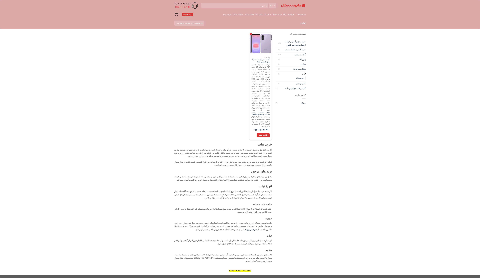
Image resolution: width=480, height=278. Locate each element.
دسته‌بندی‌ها (302, 14)
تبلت (304, 74)
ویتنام (303, 103)
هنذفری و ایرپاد (299, 69)
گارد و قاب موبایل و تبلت (295, 88)
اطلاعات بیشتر (263, 135)
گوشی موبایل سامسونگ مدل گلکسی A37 (261, 60)
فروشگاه (291, 14)
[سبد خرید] (176, 14)
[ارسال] (203, 5)
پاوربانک (302, 59)
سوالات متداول (238, 14)
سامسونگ (300, 78)
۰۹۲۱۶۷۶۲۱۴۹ (260, 129)
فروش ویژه (227, 14)
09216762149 (182, 7)
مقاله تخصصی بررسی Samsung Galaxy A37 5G (261, 113)
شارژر (303, 64)
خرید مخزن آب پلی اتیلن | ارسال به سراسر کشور (295, 43)
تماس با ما (259, 14)
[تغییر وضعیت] (277, 43)
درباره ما (268, 14)
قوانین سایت (249, 14)
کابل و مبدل (301, 83)
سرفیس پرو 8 (251, 229)
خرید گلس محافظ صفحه (295, 50)
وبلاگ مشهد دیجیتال (279, 14)
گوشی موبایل (300, 54)
